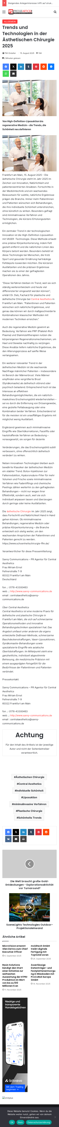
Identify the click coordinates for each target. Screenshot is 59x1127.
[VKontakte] (8, 839)
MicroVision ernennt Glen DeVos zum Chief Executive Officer (15, 948)
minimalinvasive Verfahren (30, 804)
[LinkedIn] (21, 67)
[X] (13, 67)
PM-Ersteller (10, 53)
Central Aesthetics (41, 299)
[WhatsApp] (6, 73)
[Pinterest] (36, 67)
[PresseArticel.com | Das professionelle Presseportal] (20, 12)
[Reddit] (43, 67)
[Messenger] (51, 67)
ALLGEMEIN (10, 21)
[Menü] (4, 13)
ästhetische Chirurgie (19, 511)
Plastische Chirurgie (29, 810)
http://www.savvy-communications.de (31, 591)
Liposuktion (30, 797)
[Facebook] (6, 67)
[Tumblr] (28, 67)
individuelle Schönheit (29, 790)
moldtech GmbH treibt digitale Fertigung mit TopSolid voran (40, 950)
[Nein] (55, 1117)
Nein (20, 1122)
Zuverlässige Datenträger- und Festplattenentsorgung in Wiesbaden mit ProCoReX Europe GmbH (43, 972)
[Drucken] (23, 839)
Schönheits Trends (30, 817)
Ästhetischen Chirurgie (30, 777)
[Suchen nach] (55, 13)
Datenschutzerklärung (39, 1122)
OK (12, 1122)
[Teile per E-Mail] (13, 73)
